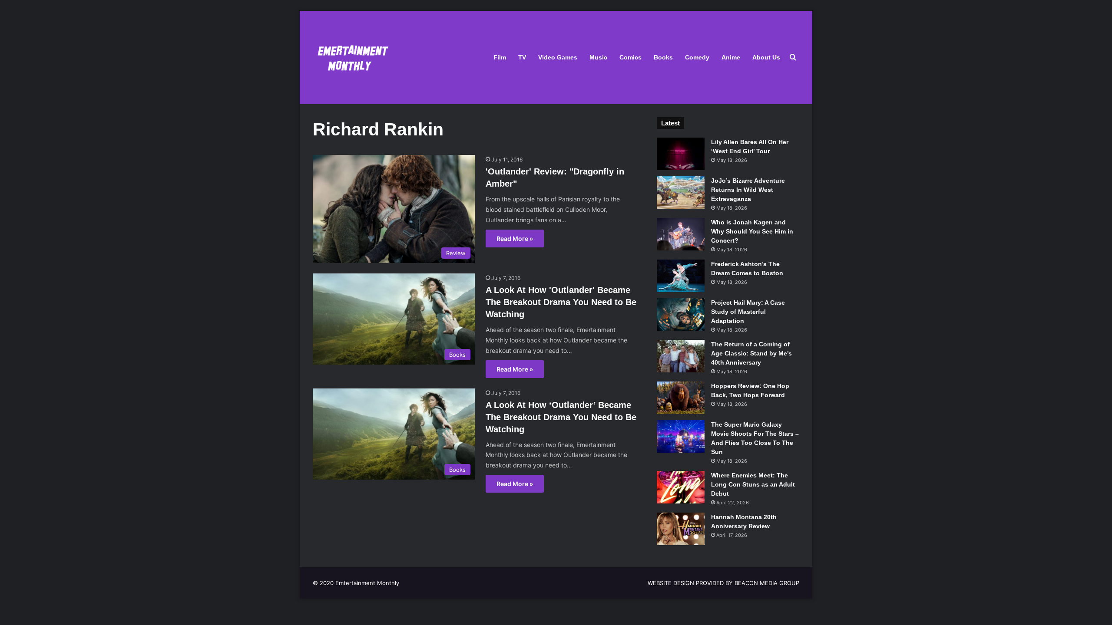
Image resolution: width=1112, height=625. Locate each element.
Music (598, 57)
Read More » (514, 238)
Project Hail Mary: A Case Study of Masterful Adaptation (748, 311)
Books (663, 57)
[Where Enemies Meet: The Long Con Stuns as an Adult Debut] (681, 487)
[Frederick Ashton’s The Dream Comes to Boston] (681, 276)
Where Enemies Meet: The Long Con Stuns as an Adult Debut (753, 484)
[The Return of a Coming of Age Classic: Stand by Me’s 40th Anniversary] (681, 356)
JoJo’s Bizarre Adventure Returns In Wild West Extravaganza (748, 189)
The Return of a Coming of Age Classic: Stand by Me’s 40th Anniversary (751, 353)
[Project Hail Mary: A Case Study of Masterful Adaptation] (681, 314)
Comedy (697, 57)
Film (499, 57)
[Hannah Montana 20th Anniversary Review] (681, 529)
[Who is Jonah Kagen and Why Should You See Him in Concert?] (681, 234)
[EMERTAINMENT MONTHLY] (351, 57)
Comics (630, 57)
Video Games (557, 57)
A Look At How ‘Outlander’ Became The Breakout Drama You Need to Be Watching (561, 417)
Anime (730, 57)
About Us (766, 57)
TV (522, 57)
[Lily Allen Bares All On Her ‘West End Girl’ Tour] (681, 154)
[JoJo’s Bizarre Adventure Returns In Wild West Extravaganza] (681, 192)
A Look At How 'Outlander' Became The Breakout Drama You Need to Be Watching (561, 302)
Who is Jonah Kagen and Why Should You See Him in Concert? (752, 231)
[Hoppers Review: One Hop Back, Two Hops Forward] (681, 398)
